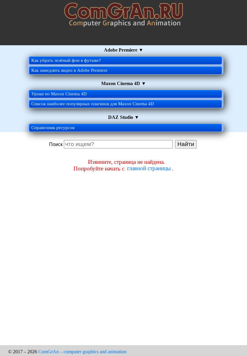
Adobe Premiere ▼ (123, 49)
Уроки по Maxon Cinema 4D (59, 93)
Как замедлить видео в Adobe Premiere (69, 70)
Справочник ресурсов (52, 127)
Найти (185, 144)
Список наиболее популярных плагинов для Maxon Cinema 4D (92, 103)
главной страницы (149, 168)
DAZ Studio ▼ (123, 117)
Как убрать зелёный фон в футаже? (66, 60)
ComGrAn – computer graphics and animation (82, 351)
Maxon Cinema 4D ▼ (123, 83)
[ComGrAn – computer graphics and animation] (123, 43)
